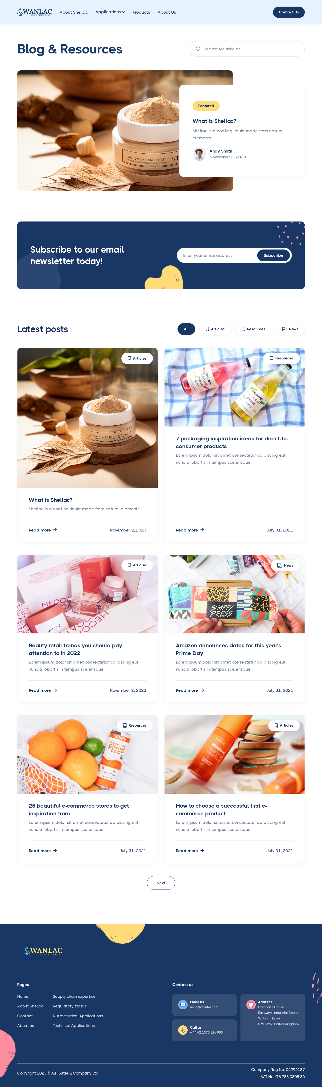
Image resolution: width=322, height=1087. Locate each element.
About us (25, 1025)
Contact (25, 1016)
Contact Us (289, 12)
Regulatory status (70, 1006)
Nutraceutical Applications (78, 1016)
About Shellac (74, 12)
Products (141, 12)
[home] (34, 12)
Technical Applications (74, 1025)
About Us (167, 12)
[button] (110, 12)
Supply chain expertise (74, 996)
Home (22, 996)
